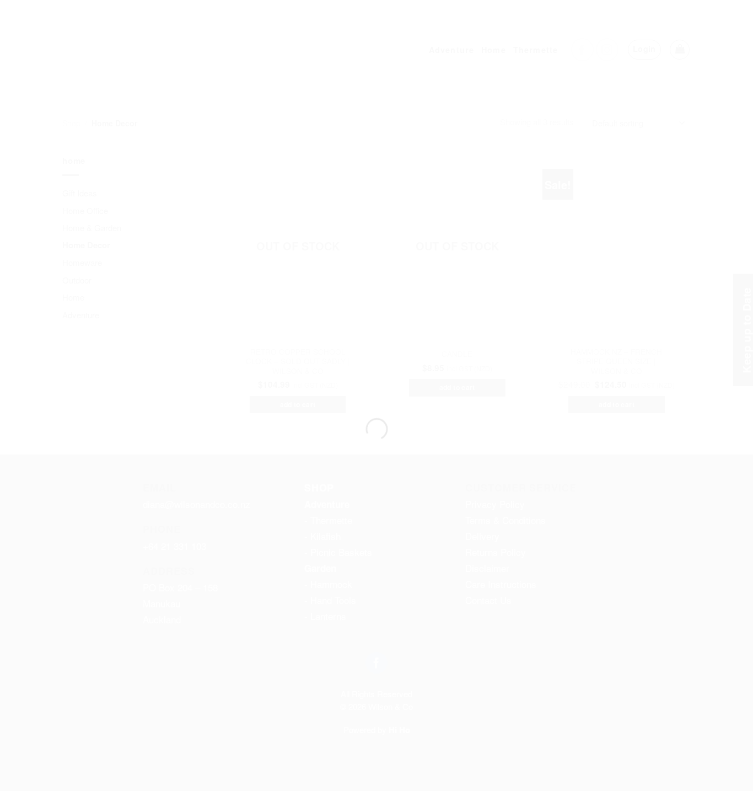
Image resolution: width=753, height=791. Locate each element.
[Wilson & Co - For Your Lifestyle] (377, 376)
